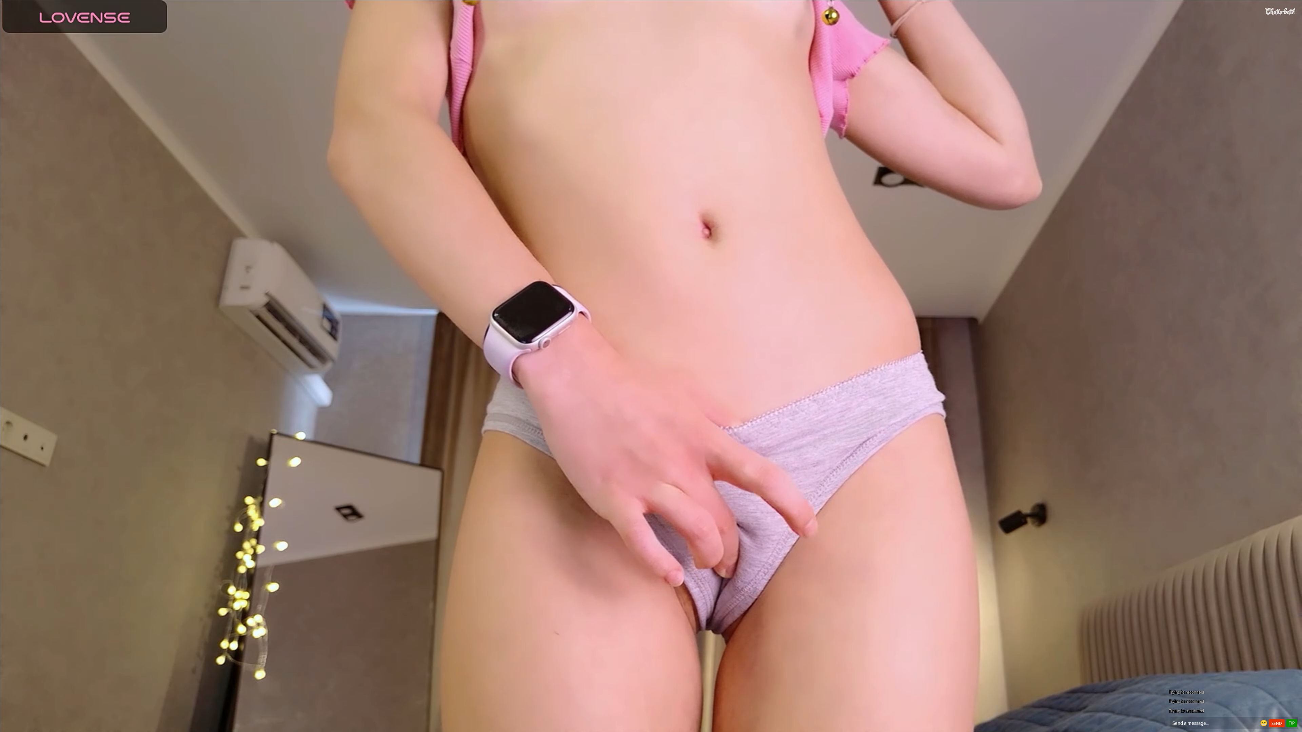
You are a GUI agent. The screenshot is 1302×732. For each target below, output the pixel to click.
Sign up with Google (655, 427)
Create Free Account (651, 400)
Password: (601, 343)
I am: (605, 355)
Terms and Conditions (672, 370)
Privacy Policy (665, 379)
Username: (600, 329)
